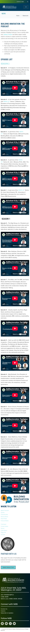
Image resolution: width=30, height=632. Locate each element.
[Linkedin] (2, 623)
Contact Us (4, 609)
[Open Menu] (26, 7)
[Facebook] (6, 623)
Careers (3, 611)
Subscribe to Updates (7, 613)
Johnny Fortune (8, 34)
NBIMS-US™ (6, 101)
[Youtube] (14, 623)
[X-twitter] (10, 623)
